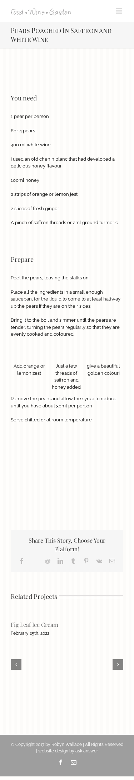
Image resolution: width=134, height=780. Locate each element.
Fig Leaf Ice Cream (34, 624)
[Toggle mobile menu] (119, 11)
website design (53, 750)
